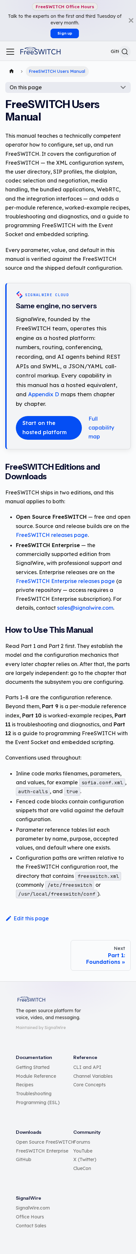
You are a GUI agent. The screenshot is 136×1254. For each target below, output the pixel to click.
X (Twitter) (84, 1159)
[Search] (125, 52)
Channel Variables (93, 1076)
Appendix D (43, 394)
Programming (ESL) (38, 1102)
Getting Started (33, 1067)
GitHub (23, 1159)
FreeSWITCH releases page (52, 535)
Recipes (24, 1085)
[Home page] (11, 71)
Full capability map (101, 427)
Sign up (64, 33)
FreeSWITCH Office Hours (65, 6)
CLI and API (87, 1067)
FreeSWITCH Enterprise (42, 1151)
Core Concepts (89, 1085)
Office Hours (30, 1217)
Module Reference (36, 1076)
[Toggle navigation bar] (10, 52)
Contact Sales (31, 1226)
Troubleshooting (33, 1094)
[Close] (131, 20)
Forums (81, 1142)
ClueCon (82, 1168)
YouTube (82, 1151)
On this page (26, 87)
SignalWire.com (33, 1208)
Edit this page (31, 918)
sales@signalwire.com (85, 607)
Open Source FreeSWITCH (45, 1142)
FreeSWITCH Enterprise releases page (65, 581)
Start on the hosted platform (44, 427)
